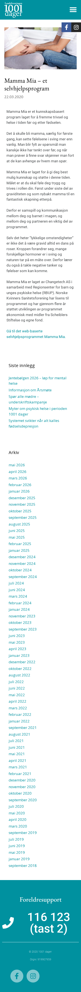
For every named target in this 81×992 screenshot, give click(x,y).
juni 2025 (17, 530)
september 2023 (23, 629)
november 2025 (22, 504)
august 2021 (19, 734)
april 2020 (17, 819)
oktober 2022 (20, 668)
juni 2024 (17, 589)
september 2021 (23, 727)
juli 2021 (16, 740)
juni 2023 (17, 635)
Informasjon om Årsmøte (30, 390)
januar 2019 (19, 858)
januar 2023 (19, 655)
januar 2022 (19, 721)
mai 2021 (17, 753)
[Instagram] (76, 27)
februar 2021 (20, 773)
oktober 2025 (20, 510)
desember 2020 (22, 780)
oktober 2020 (20, 793)
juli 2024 (16, 583)
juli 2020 (16, 806)
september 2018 (23, 865)
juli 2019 (16, 839)
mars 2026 (18, 478)
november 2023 (22, 616)
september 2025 (23, 517)
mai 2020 (17, 813)
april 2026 (17, 471)
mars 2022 (18, 707)
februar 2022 (20, 714)
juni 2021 (17, 747)
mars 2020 (18, 826)
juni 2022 (17, 688)
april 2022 (17, 701)
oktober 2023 (20, 622)
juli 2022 (16, 681)
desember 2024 (22, 556)
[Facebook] (66, 27)
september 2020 (23, 799)
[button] (73, 9)
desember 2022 (22, 661)
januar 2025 (19, 550)
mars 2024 (18, 596)
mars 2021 (18, 766)
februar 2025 (20, 543)
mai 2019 (17, 852)
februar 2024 (20, 602)
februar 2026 (20, 484)
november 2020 (22, 786)
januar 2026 (19, 491)
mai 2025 (17, 537)
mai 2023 (17, 642)
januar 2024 (19, 609)
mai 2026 (17, 464)
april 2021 (17, 760)
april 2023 (17, 648)
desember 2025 (22, 497)
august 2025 (19, 524)
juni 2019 (17, 845)
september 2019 (23, 832)
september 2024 (23, 576)
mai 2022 (17, 694)
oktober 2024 (20, 569)
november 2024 (22, 563)
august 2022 (19, 675)
